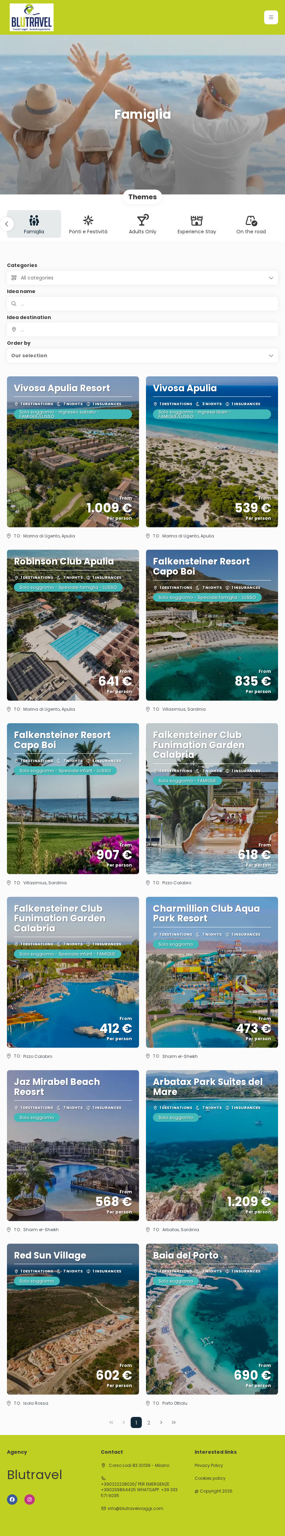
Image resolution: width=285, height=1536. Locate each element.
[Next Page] (161, 1422)
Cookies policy (210, 1478)
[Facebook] (12, 1499)
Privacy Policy (209, 1465)
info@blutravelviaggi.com (135, 1508)
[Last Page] (173, 1422)
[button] (271, 17)
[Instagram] (29, 1499)
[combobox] (142, 329)
